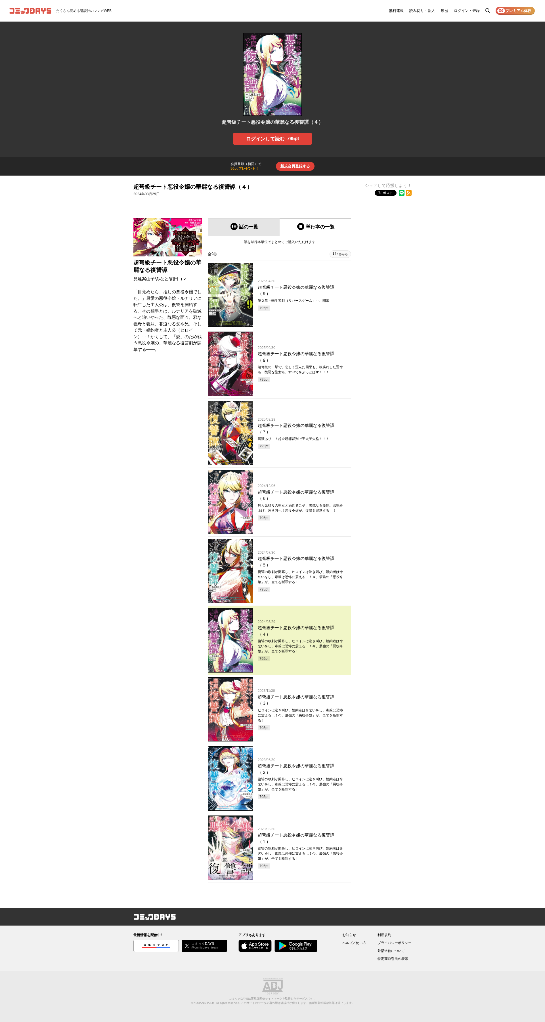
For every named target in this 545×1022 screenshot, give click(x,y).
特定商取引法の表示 (393, 959)
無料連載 (396, 11)
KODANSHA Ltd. (204, 1002)
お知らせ (349, 935)
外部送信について (391, 951)
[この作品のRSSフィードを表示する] (409, 193)
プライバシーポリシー (395, 943)
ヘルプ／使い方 (354, 943)
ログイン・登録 (467, 11)
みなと (162, 278)
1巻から (342, 254)
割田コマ (178, 278)
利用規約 (384, 935)
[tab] (244, 227)
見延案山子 (144, 278)
